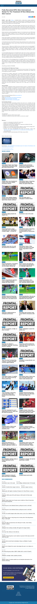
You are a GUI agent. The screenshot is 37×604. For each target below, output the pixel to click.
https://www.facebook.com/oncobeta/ (11, 98)
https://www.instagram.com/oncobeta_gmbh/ (12, 99)
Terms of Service (18, 595)
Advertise (18, 593)
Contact (18, 592)
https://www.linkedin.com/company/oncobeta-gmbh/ (13, 97)
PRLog (12, 20)
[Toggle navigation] (2, 5)
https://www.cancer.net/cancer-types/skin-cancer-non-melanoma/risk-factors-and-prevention (18, 129)
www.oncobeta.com (19, 95)
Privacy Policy (18, 594)
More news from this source (9, 146)
